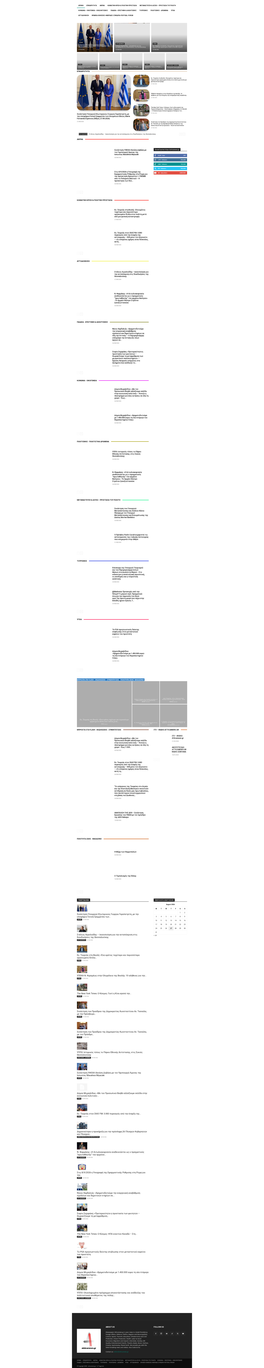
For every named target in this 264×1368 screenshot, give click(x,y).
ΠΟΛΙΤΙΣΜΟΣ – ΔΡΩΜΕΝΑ (159, 10)
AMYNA (102, 5)
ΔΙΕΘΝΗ (81, 42)
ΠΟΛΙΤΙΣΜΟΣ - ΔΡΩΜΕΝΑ (173, 65)
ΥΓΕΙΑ (173, 10)
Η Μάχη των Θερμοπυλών (125, 852)
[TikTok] (178, 1)
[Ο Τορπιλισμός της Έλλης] (95, 877)
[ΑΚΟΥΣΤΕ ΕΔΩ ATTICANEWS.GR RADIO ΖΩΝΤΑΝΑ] (162, 751)
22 (180, 924)
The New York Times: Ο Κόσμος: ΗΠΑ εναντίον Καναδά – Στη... (107, 1234)
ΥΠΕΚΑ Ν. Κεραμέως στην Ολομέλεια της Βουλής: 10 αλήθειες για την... (111, 975)
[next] (184, 134)
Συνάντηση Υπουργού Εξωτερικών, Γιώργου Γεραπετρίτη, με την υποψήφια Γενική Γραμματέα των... (108, 915)
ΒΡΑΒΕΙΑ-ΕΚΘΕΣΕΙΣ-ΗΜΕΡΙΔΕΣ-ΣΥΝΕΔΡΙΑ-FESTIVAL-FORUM (112, 15)
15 (180, 920)
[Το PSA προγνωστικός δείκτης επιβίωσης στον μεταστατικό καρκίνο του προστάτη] (94, 633)
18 (161, 924)
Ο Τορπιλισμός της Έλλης (125, 876)
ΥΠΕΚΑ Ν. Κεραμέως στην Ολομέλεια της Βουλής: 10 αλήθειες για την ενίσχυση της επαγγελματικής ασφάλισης (169, 94)
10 (156, 920)
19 (166, 924)
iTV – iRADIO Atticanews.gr (178, 737)
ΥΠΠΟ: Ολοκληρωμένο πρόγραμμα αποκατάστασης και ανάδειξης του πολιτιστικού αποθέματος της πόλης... (111, 1294)
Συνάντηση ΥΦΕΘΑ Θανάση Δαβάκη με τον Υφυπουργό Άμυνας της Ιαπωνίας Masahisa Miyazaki (130, 152)
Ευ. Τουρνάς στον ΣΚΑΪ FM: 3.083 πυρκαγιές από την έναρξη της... (109, 1113)
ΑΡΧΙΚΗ (81, 5)
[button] (165, 1)
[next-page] (81, 192)
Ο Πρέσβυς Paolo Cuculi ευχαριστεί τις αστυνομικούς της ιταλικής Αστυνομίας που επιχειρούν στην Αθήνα (131, 537)
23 (185, 924)
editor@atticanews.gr (121, 1352)
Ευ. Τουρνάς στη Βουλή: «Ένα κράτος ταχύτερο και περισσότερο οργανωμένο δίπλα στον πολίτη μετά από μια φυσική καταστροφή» (169, 79)
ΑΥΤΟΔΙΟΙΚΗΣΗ (83, 15)
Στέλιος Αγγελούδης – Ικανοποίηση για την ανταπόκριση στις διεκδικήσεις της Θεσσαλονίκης (131, 274)
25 (161, 928)
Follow (183, 160)
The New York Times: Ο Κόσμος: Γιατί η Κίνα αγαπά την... (104, 993)
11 (161, 920)
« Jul (155, 935)
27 (171, 928)
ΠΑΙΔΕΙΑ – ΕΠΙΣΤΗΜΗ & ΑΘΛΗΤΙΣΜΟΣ (123, 10)
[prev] (180, 134)
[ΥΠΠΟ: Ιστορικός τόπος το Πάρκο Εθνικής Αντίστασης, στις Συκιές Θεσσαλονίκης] (176, 61)
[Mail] (175, 1)
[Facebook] (168, 1)
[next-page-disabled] (158, 759)
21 (175, 924)
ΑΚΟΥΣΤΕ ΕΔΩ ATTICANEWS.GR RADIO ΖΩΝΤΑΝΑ (179, 749)
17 (156, 924)
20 (171, 924)
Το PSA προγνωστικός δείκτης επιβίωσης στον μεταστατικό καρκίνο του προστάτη (125, 631)
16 (185, 920)
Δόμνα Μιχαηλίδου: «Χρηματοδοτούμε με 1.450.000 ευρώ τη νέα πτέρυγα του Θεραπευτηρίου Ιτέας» (130, 417)
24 (156, 928)
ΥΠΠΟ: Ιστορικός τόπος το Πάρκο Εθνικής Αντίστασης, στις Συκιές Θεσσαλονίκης (126, 454)
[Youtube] (185, 1)
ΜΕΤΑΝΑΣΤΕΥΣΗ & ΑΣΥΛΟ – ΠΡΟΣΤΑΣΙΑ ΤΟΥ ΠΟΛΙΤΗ (158, 5)
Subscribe (183, 173)
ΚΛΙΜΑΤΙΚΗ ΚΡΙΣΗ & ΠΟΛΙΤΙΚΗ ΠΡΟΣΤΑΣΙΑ (122, 5)
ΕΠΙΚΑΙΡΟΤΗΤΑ (91, 5)
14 (175, 920)
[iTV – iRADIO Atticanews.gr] (162, 738)
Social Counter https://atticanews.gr (167, 149)
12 (166, 920)
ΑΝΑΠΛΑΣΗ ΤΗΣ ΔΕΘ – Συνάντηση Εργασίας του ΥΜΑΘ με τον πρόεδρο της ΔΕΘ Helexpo (130, 815)
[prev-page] (78, 192)
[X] (182, 1)
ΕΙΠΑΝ (155, 43)
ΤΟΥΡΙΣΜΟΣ (143, 10)
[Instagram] (171, 1)
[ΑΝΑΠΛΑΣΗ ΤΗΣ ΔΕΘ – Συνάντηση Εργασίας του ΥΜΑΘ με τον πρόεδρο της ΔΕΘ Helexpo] (95, 816)
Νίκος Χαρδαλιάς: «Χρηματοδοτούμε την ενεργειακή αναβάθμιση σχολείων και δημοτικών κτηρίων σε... (108, 1194)
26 (166, 928)
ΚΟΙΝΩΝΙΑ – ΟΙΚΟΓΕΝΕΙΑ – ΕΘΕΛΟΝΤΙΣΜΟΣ (93, 10)
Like (184, 155)
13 (171, 920)
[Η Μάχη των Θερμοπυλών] (95, 853)
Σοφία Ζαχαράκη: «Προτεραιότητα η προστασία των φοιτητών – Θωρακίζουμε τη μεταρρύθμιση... (108, 1214)
